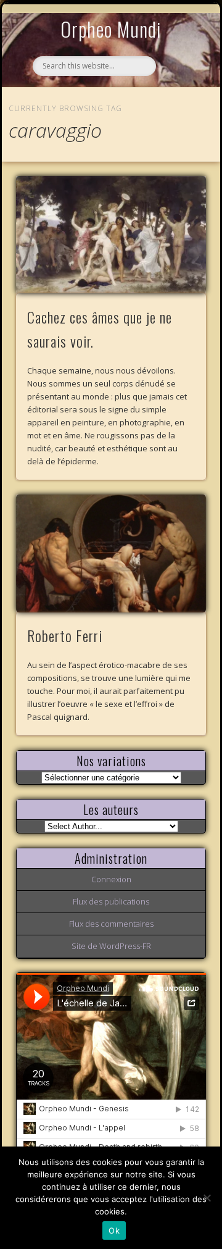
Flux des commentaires (111, 923)
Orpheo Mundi (111, 28)
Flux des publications (111, 901)
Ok (114, 1230)
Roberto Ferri (64, 635)
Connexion (111, 879)
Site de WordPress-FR (111, 945)
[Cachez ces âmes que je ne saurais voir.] (111, 235)
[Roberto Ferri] (111, 553)
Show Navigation (177, 113)
